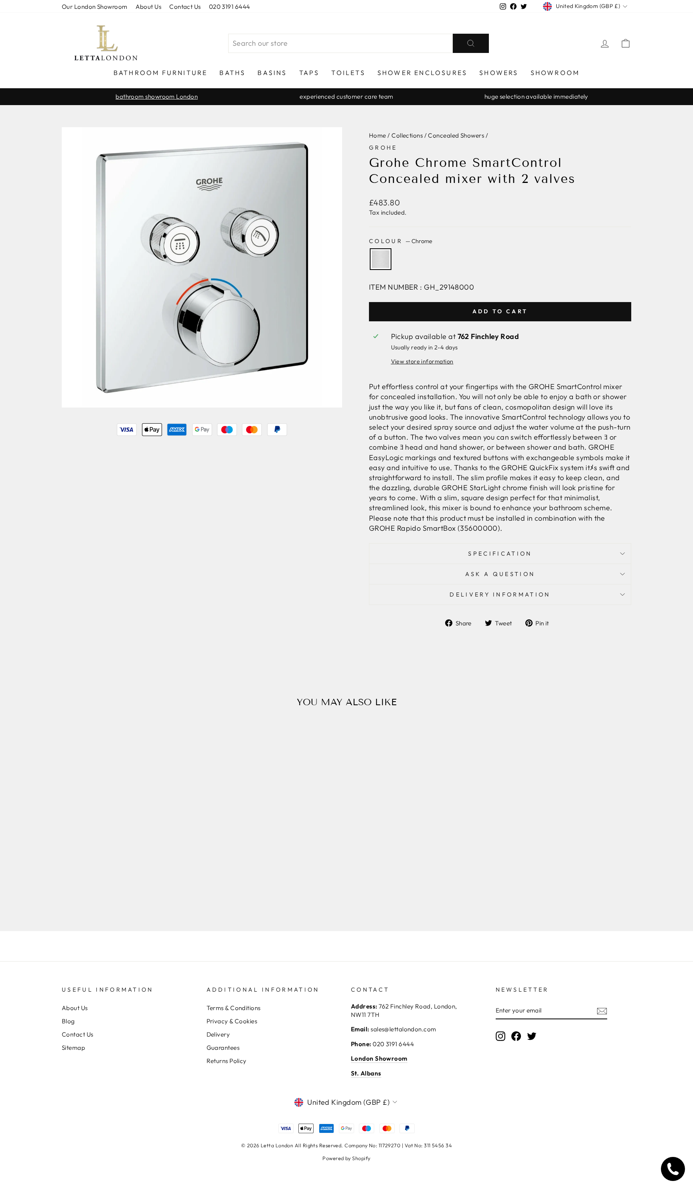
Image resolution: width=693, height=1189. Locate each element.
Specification (500, 553)
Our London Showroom (95, 6)
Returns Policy (227, 1061)
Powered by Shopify (346, 1158)
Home (377, 135)
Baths (232, 73)
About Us (149, 6)
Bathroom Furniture (160, 73)
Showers (498, 73)
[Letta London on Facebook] (516, 1036)
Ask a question (500, 574)
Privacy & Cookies (232, 1021)
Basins (272, 73)
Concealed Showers (456, 135)
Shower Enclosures (422, 73)
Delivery (218, 1034)
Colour (400, 241)
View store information (422, 361)
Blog (68, 1021)
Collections (407, 135)
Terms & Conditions (234, 1008)
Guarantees (223, 1047)
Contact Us (185, 6)
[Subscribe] (602, 1010)
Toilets (348, 73)
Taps (309, 73)
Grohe (383, 147)
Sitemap (73, 1047)
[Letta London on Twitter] (532, 1036)
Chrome (381, 259)
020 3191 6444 (229, 6)
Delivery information (500, 594)
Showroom (555, 73)
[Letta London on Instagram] (500, 1036)
